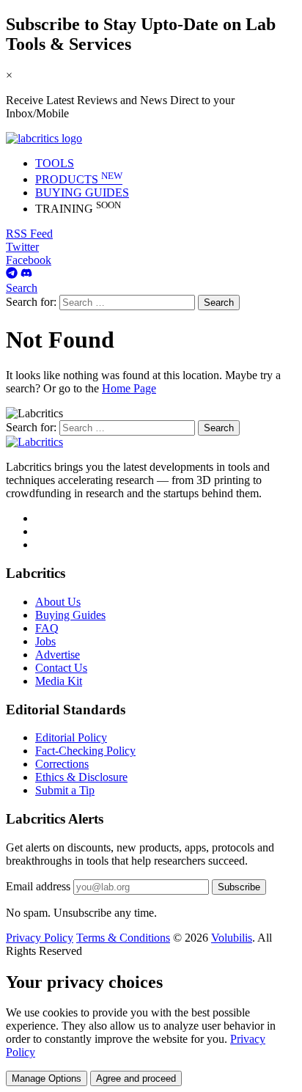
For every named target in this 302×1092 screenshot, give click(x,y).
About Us (58, 602)
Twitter (22, 247)
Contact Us (61, 668)
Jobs (45, 641)
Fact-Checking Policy (85, 750)
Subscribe (239, 887)
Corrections (62, 764)
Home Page (129, 388)
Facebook (28, 260)
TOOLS (54, 163)
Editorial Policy (71, 737)
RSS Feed (29, 233)
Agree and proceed (136, 1078)
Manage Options (46, 1078)
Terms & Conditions (123, 937)
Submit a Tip (65, 790)
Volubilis (231, 937)
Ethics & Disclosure (81, 777)
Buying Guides (70, 615)
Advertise (57, 654)
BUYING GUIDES (82, 192)
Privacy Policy (39, 937)
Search (21, 288)
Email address (38, 886)
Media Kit (58, 681)
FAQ (47, 628)
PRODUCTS (78, 179)
